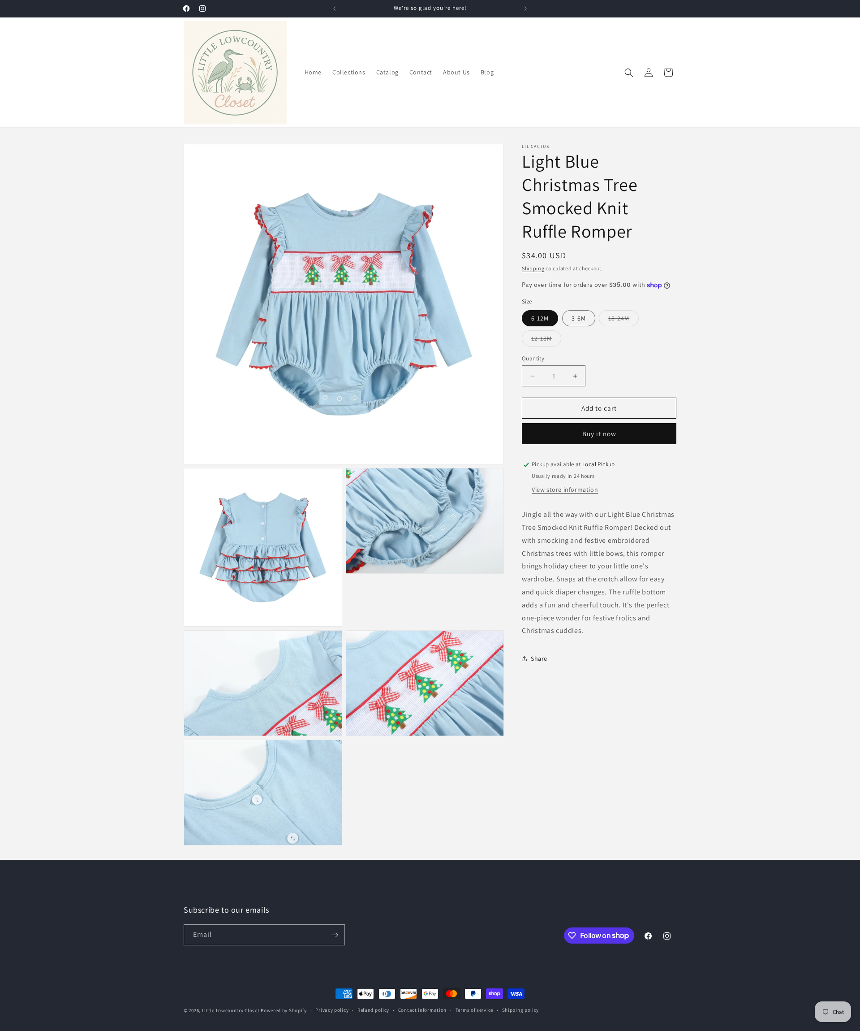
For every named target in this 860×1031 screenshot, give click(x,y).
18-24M (623, 320)
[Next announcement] (525, 8)
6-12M (540, 318)
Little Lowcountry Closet (231, 1010)
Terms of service (474, 1010)
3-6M (579, 318)
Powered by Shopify (284, 1010)
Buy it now (599, 434)
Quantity (533, 358)
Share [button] (539, 658)
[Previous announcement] (334, 8)
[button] (629, 72)
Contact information (422, 1010)
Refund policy (373, 1010)
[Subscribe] (334, 934)
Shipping (533, 268)
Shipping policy (520, 1010)
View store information (565, 489)
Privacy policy (331, 1010)
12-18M (546, 340)
